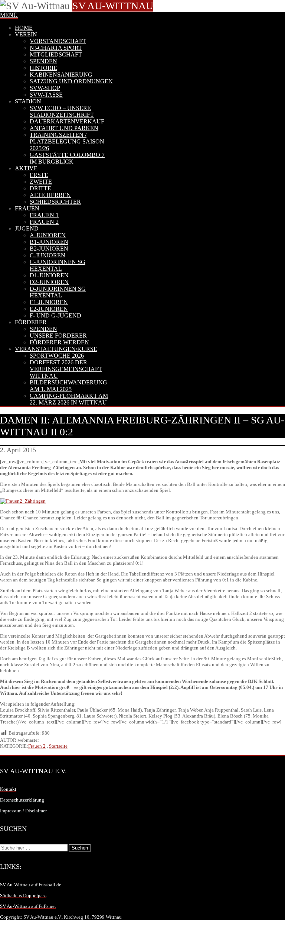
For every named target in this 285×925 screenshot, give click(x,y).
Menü (9, 15)
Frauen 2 (37, 746)
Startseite (58, 746)
